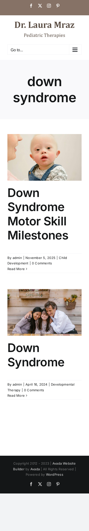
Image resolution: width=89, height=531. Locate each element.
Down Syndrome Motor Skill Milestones (37, 214)
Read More (16, 269)
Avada (35, 469)
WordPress (54, 474)
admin (17, 258)
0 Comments (42, 263)
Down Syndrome (35, 354)
